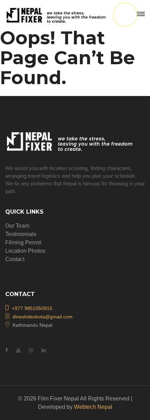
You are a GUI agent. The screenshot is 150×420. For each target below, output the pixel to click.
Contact (14, 259)
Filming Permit (23, 242)
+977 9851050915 (32, 308)
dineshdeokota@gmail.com (43, 316)
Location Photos (25, 251)
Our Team (17, 226)
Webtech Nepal (93, 407)
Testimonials (20, 234)
